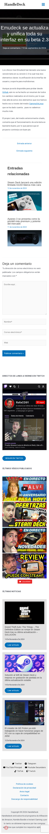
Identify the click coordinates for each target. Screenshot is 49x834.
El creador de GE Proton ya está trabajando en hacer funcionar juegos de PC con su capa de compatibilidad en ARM (24, 732)
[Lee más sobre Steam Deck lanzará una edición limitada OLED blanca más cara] (24, 201)
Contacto (24, 795)
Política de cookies (24, 784)
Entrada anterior (24, 143)
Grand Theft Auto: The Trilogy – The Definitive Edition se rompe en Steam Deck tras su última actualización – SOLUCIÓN (22, 631)
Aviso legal (24, 791)
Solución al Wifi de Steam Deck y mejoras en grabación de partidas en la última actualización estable (23, 677)
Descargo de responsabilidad (24, 799)
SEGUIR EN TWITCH (14, 458)
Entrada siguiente (24, 151)
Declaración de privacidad (24, 788)
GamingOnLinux (36, 103)
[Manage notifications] (6, 828)
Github (5, 92)
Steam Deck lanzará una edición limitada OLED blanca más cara (24, 183)
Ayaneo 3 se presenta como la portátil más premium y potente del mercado (23, 221)
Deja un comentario (11, 48)
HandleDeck (14, 4)
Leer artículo (13, 645)
